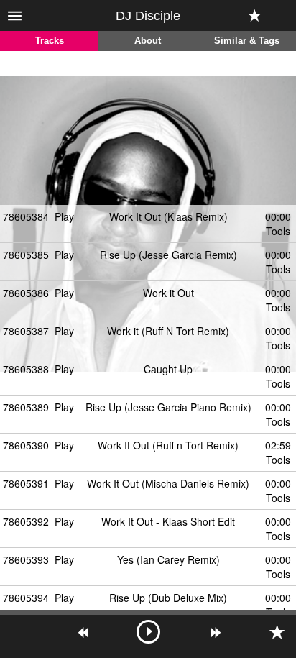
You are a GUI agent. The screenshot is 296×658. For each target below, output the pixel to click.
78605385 (26, 254)
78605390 (26, 445)
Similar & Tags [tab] (246, 41)
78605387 (26, 331)
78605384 (26, 216)
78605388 (26, 369)
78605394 (26, 597)
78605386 (26, 292)
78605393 (26, 559)
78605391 (26, 483)
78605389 (26, 407)
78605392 (26, 521)
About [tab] (147, 41)
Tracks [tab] (49, 41)
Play (64, 216)
